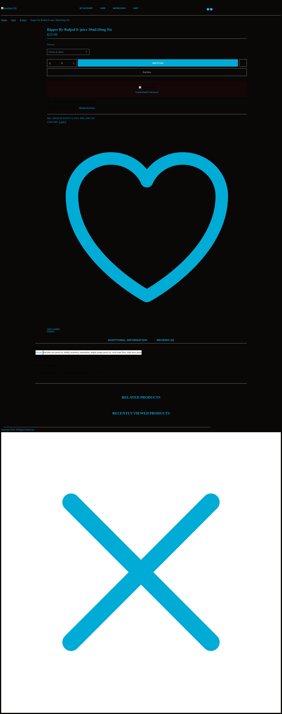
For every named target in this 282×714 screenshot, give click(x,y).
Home (4, 20)
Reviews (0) (165, 340)
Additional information (127, 340)
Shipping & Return (87, 108)
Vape (13, 20)
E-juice (23, 20)
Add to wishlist (243, 63)
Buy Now (147, 72)
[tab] (127, 341)
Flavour (50, 44)
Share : (51, 126)
